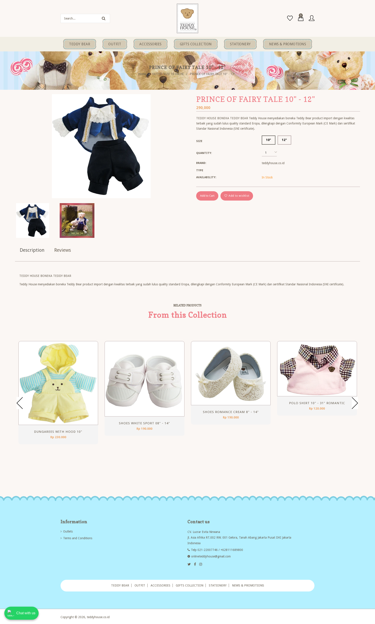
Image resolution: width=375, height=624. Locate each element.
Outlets (68, 531)
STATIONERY (218, 585)
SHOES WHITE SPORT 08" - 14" (144, 423)
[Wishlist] (290, 18)
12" (284, 140)
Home (142, 74)
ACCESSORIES (160, 585)
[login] (311, 18)
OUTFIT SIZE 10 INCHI (168, 74)
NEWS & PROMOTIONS (248, 585)
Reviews (62, 250)
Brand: (201, 163)
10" (268, 140)
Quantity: (204, 153)
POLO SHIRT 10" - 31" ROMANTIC (317, 403)
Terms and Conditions (77, 538)
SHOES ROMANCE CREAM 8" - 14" (231, 412)
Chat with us (25, 613)
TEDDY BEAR (120, 585)
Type (199, 170)
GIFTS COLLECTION (189, 585)
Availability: (206, 177)
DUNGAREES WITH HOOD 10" (58, 432)
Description (32, 250)
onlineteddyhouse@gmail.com (211, 556)
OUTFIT (140, 585)
